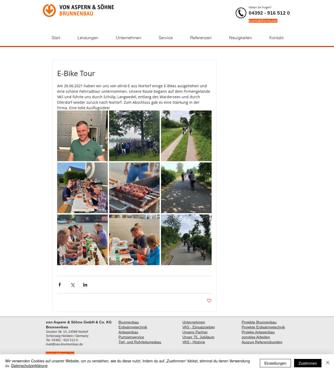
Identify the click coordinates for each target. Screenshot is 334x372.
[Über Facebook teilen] (59, 284)
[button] (88, 37)
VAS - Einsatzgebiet (198, 327)
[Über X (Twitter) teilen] (72, 284)
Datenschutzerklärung (29, 365)
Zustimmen (308, 363)
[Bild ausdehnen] (82, 136)
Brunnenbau (128, 322)
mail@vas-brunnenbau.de (64, 344)
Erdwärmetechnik (132, 327)
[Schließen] (328, 363)
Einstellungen (275, 363)
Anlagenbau (128, 332)
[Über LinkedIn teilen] (85, 284)
